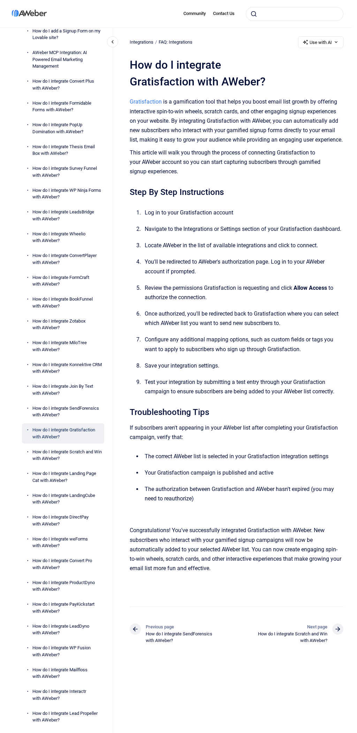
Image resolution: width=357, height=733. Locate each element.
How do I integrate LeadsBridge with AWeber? (63, 215)
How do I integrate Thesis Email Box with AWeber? (63, 150)
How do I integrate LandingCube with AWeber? (63, 499)
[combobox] (294, 14)
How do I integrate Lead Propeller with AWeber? (65, 717)
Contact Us (224, 13)
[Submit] (253, 14)
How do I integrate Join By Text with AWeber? (62, 390)
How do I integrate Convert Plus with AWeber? (63, 84)
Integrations (141, 42)
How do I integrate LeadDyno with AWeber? (60, 630)
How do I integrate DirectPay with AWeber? (60, 520)
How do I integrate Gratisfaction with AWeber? (63, 433)
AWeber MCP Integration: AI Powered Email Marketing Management (59, 59)
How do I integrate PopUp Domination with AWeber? (57, 128)
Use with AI (321, 42)
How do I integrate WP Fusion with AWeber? (61, 651)
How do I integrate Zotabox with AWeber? (58, 324)
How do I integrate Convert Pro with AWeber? (62, 564)
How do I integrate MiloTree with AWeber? (59, 346)
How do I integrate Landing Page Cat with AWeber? (64, 477)
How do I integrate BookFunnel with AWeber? (62, 302)
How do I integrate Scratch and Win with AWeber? (67, 455)
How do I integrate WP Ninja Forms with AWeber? (66, 194)
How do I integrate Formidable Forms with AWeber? (61, 106)
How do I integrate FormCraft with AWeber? (60, 281)
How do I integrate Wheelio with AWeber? (58, 237)
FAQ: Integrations (175, 42)
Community (194, 13)
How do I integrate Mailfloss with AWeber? (60, 673)
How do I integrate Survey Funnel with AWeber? (64, 172)
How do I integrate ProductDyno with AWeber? (63, 586)
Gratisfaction (146, 101)
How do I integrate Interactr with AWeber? (59, 695)
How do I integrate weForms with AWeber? (60, 542)
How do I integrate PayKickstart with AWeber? (63, 608)
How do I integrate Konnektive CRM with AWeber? (67, 368)
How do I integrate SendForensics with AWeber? (65, 412)
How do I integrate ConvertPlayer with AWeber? (64, 259)
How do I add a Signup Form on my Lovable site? (66, 34)
